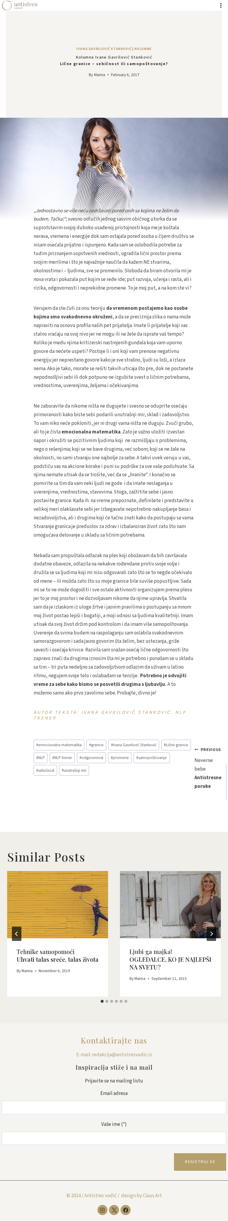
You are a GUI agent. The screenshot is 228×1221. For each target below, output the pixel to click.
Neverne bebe (207, 768)
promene (120, 757)
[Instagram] (102, 1210)
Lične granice (176, 745)
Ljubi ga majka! (170, 959)
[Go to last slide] (16, 934)
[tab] (102, 1001)
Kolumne (143, 48)
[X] (114, 1210)
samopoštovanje (151, 757)
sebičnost (45, 770)
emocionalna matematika (59, 745)
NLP (40, 757)
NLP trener (62, 757)
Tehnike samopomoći (58, 955)
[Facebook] (126, 1210)
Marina (99, 75)
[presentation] (57, 905)
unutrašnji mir (74, 770)
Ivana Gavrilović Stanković (104, 48)
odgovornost (91, 757)
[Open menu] (220, 5)
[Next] (211, 934)
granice (96, 745)
